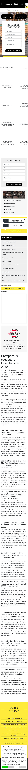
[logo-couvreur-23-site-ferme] (12, 10)
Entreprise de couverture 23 (9, 242)
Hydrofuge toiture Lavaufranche (14, 721)
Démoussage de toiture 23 (8, 249)
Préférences (23, 767)
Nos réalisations (7, 16)
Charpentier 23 (5, 272)
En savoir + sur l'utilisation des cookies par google (14, 760)
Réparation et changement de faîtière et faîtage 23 (13, 276)
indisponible (7, 4)
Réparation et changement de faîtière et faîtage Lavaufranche (14, 734)
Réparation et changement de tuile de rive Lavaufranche (14, 739)
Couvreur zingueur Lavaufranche (14, 718)
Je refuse (11, 767)
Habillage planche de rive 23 (9, 245)
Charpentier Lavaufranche (14, 731)
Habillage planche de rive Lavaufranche (14, 743)
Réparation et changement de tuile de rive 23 (13, 280)
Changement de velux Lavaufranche (14, 727)
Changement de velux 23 (8, 268)
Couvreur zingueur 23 (7, 258)
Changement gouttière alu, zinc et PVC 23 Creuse (12, 253)
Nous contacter (20, 16)
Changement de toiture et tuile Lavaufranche (14, 724)
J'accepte (5, 767)
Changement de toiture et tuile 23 (10, 265)
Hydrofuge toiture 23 (7, 261)
